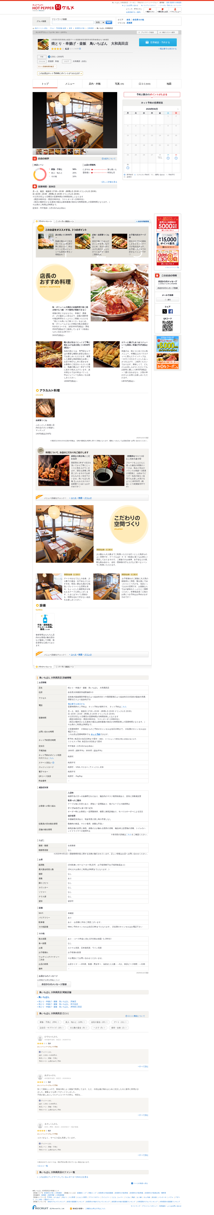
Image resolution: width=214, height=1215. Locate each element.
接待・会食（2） (118, 1028)
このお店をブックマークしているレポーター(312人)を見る (63, 1177)
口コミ (144, 83)
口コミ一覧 (43, 1166)
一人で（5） (99, 1028)
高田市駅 (51, 1195)
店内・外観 (95, 83)
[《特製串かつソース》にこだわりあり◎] (108, 470)
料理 (80, 498)
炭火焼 (154, 1197)
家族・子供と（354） (49, 1022)
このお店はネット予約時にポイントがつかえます (59, 73)
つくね (127, 1197)
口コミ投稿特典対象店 (46, 66)
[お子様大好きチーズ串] (119, 241)
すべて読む (144, 1066)
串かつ (64, 1197)
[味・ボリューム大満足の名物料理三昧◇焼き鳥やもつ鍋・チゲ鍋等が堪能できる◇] (119, 292)
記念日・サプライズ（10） (51, 1028)
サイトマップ (135, 1206)
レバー (120, 1197)
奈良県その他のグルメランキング (98, 1201)
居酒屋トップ (81, 1193)
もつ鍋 (139, 1197)
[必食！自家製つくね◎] (82, 241)
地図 (169, 83)
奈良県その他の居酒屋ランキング (123, 1201)
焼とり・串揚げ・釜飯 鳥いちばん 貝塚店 (57, 1001)
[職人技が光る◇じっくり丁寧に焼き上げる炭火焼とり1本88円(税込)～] (49, 354)
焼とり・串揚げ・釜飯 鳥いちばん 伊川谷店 (58, 1004)
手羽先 (49, 1197)
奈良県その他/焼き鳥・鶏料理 (155, 1193)
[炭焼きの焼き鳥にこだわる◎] (53, 470)
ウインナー (106, 1197)
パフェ (171, 1197)
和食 (57, 61)
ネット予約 (95, 734)
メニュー (70, 83)
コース (73, 498)
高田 (168, 2)
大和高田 (178, 2)
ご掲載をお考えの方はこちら (95, 1208)
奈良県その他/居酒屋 (105, 1193)
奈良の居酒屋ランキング (75, 1201)
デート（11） (119, 1022)
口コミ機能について (136, 1016)
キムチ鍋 (147, 1197)
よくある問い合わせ (131, 5)
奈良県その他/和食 (121, 1193)
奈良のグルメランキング (56, 1201)
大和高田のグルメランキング (147, 1201)
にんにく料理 (82, 1197)
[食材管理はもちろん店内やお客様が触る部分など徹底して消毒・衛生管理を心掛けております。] (45, 622)
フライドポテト (94, 1197)
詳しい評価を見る (109, 182)
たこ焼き (39, 1199)
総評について (110, 159)
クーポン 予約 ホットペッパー (170, 5)
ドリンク (88, 498)
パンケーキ (163, 1197)
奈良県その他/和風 (136, 1193)
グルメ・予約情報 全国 (58, 28)
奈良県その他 (138, 20)
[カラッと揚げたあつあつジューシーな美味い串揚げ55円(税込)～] (106, 354)
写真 (119, 83)
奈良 (128, 20)
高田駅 (43, 1195)
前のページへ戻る (41, 28)
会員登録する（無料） (134, 12)
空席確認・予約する (160, 42)
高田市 (172, 2)
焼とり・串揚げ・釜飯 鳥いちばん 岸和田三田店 (60, 1007)
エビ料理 (72, 1197)
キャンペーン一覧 (172, 267)
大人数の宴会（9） (78, 1028)
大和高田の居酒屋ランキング (170, 1201)
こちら (124, 707)
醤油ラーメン (49, 1199)
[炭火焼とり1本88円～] (46, 241)
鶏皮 (133, 1197)
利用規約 (162, 1206)
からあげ (57, 1197)
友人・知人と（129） (74, 1022)
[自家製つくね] (45, 408)
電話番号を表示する (168, 49)
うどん (114, 1197)
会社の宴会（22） (99, 1022)
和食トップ (92, 1193)
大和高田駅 (60, 1195)
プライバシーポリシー (150, 1206)
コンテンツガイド (149, 5)
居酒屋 (129, 23)
